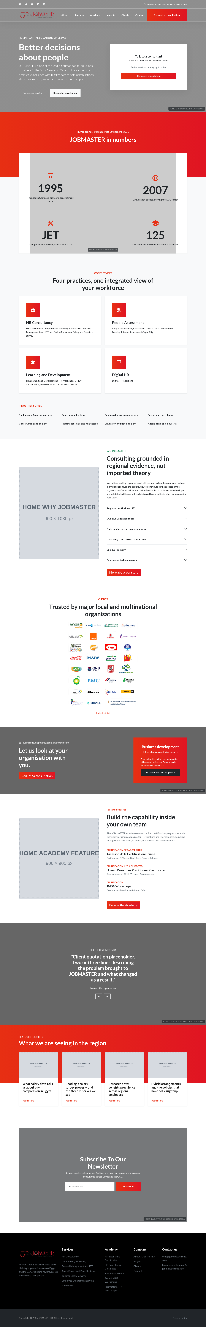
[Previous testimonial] (98, 996)
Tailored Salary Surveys (74, 1275)
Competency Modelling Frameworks (63, 328)
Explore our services (33, 93)
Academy (95, 15)
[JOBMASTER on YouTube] (32, 4)
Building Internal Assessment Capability (132, 332)
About (64, 15)
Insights (111, 15)
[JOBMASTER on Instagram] (38, 4)
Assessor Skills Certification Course (58, 384)
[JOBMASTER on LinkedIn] (44, 4)
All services (68, 1285)
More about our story (123, 572)
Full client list (103, 712)
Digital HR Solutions (122, 380)
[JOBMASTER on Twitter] (26, 4)
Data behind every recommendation (127, 528)
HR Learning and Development (42, 380)
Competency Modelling (74, 1261)
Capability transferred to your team (127, 539)
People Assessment (122, 328)
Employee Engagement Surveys (78, 1280)
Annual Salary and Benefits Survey (79, 1270)
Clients (125, 15)
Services (79, 15)
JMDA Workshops (114, 1273)
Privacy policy (180, 1317)
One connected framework (122, 560)
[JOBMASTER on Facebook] (20, 4)
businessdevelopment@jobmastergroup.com (45, 742)
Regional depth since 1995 (121, 508)
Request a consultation (65, 93)
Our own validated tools (120, 518)
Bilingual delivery (116, 549)
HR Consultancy (34, 328)
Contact (139, 15)
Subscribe (128, 1186)
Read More (28, 1100)
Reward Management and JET (77, 1266)
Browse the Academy (123, 905)
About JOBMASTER (144, 1256)
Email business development (160, 772)
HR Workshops (66, 380)
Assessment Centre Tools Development (153, 328)
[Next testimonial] (107, 996)
